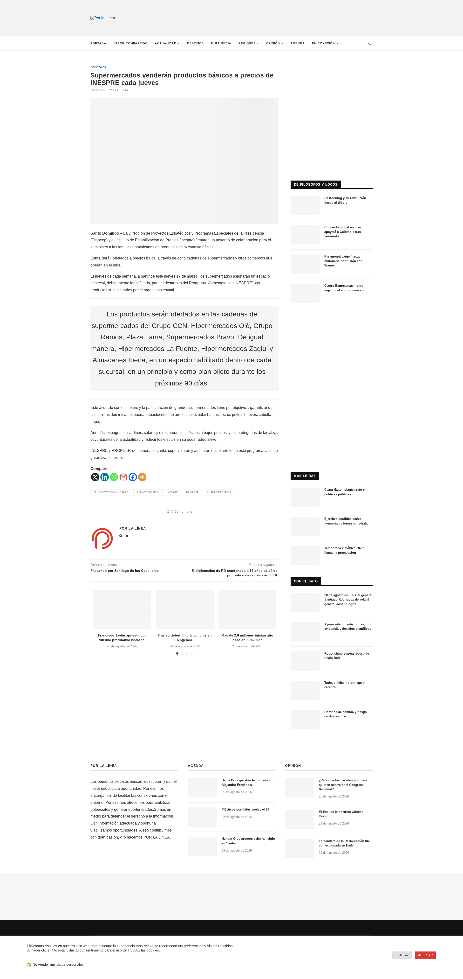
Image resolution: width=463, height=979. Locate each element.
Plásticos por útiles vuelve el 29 (245, 809)
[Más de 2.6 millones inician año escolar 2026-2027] (247, 609)
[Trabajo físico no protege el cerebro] (305, 690)
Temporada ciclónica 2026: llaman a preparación (344, 550)
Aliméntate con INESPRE (111, 492)
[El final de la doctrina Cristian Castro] (299, 819)
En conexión (323, 43)
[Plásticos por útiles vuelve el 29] (202, 817)
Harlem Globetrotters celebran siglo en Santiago (248, 841)
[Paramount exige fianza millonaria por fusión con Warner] (305, 264)
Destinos (195, 43)
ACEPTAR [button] (425, 955)
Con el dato (306, 581)
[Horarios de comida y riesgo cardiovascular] (305, 719)
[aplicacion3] (331, 67)
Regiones (247, 43)
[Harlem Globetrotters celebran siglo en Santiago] (202, 846)
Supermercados (219, 492)
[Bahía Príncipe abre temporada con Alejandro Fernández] (202, 787)
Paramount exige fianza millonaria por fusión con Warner (343, 261)
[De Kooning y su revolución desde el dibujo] (305, 205)
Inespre (172, 492)
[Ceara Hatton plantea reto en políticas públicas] (305, 497)
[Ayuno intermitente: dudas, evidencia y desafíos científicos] (305, 632)
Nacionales (98, 67)
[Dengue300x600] (331, 317)
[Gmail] (123, 477)
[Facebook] (133, 477)
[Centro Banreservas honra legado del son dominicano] (305, 293)
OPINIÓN (293, 766)
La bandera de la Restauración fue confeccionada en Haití (344, 843)
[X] (95, 477)
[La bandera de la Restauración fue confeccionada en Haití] (299, 848)
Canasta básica (147, 492)
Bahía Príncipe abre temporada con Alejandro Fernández (248, 782)
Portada (98, 43)
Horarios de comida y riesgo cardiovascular (345, 714)
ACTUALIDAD (166, 43)
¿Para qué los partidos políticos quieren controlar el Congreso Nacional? (343, 784)
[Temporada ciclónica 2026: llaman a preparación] (305, 555)
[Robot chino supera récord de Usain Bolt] (305, 661)
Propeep (192, 492)
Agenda (298, 43)
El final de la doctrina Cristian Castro (341, 814)
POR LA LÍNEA (103, 766)
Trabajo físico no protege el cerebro (344, 685)
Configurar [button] (402, 955)
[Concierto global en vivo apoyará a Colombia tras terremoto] (305, 235)
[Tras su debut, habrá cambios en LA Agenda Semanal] (185, 609)
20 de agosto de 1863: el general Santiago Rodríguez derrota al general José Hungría (348, 599)
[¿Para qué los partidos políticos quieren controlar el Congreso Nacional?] (299, 787)
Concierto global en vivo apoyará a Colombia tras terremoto (342, 231)
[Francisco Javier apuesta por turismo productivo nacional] (122, 609)
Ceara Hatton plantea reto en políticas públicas (345, 492)
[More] (142, 477)
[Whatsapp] (114, 477)
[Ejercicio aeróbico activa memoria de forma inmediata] (305, 526)
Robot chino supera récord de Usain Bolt (346, 656)
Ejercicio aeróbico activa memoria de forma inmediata (346, 521)
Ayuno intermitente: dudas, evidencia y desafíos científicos (347, 626)
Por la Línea (118, 90)
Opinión (273, 43)
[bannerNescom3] (280, 9)
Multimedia (221, 43)
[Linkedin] (104, 477)
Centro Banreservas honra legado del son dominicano (344, 288)
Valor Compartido (131, 43)
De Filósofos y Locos (316, 184)
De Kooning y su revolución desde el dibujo (345, 200)
